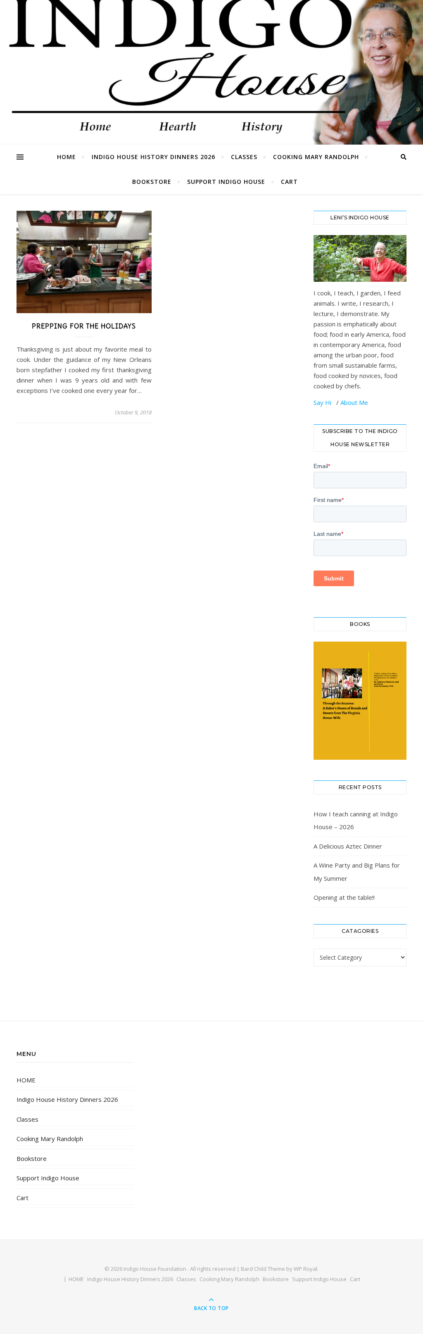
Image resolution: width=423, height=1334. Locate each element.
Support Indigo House (226, 181)
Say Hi (323, 402)
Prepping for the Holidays (84, 326)
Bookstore (151, 181)
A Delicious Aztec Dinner (348, 846)
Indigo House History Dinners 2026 (153, 157)
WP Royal (305, 1268)
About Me (354, 402)
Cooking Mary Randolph (316, 157)
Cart (289, 181)
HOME (66, 157)
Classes (244, 157)
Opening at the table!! (344, 897)
